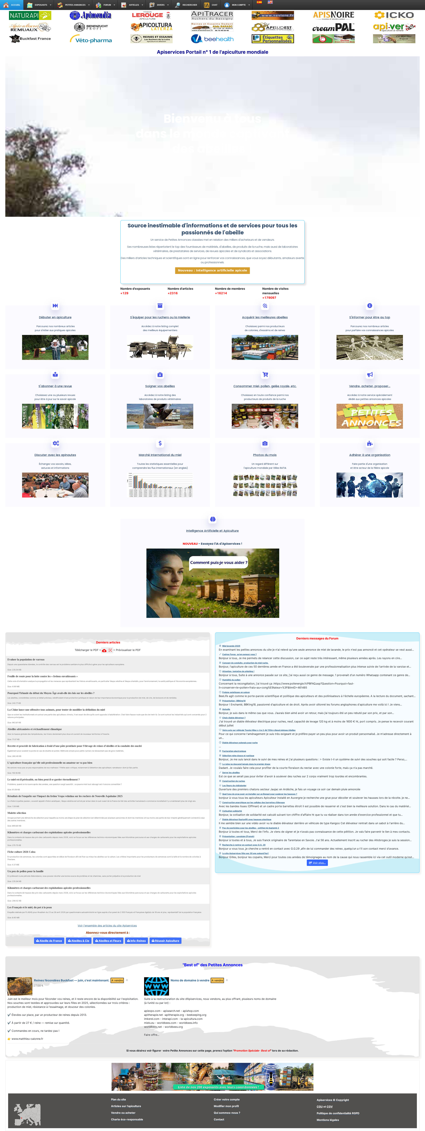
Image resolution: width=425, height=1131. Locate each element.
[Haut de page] (419, 1124)
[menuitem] (12, 5)
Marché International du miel (160, 455)
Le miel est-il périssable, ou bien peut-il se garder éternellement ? (43, 779)
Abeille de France (50, 940)
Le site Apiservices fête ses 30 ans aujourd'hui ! (245, 853)
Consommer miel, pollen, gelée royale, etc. (265, 386)
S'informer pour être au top (369, 317)
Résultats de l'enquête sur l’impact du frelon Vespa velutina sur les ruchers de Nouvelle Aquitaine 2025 (65, 796)
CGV (330, 1106)
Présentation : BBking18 (234, 700)
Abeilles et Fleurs (109, 940)
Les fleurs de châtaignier (234, 785)
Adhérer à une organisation (369, 455)
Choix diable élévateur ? (234, 717)
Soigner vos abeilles (160, 386)
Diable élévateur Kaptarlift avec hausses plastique (246, 819)
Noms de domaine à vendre (190, 980)
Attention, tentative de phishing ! (238, 671)
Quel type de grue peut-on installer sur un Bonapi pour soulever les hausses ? (259, 794)
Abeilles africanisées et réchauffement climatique (34, 729)
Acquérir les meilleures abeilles (265, 317)
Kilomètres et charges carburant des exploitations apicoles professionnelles (48, 832)
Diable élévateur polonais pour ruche (240, 742)
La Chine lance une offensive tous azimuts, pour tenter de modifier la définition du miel (56, 709)
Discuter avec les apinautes (55, 455)
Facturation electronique (234, 751)
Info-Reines (138, 940)
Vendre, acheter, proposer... (369, 386)
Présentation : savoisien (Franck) (238, 836)
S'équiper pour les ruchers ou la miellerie (160, 317)
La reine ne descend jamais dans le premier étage (246, 764)
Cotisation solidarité (232, 811)
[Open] (174, 659)
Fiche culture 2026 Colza (21, 851)
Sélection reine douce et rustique (238, 755)
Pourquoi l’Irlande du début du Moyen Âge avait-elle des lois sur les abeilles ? (50, 692)
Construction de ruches (233, 781)
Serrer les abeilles (231, 772)
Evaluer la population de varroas (25, 659)
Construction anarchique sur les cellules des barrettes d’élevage (253, 802)
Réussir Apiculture (166, 940)
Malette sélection (16, 813)
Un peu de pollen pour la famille (25, 871)
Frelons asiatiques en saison (236, 692)
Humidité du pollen (231, 680)
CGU (320, 1106)
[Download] (169, 659)
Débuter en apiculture (55, 317)
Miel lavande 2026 (231, 646)
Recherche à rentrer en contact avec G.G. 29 (243, 845)
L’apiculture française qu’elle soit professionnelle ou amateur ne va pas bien (49, 762)
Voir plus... (319, 862)
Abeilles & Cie (80, 940)
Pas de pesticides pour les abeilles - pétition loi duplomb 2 (250, 828)
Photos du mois (265, 455)
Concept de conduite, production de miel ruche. (245, 663)
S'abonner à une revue (55, 386)
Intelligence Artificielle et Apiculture (212, 531)
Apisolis (226, 709)
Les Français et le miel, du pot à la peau (29, 907)
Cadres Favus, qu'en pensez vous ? (239, 654)
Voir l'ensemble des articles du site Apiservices (107, 925)
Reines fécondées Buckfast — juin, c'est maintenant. (71, 980)
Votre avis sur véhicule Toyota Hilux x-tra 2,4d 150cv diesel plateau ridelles (259, 730)
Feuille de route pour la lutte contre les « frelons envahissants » (42, 676)
